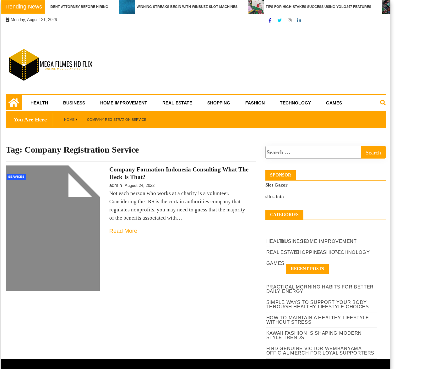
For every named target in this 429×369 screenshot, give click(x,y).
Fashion (255, 102)
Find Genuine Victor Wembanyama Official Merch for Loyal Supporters (320, 350)
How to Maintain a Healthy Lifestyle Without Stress (317, 320)
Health (39, 102)
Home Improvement (123, 102)
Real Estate (177, 102)
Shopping (218, 102)
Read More (123, 231)
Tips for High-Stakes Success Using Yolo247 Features (314, 6)
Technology (295, 102)
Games (334, 102)
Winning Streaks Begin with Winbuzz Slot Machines (183, 6)
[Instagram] (290, 20)
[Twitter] (280, 20)
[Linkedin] (299, 20)
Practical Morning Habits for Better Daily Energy (320, 289)
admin (115, 185)
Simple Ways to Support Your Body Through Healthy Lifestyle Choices (317, 304)
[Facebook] (271, 20)
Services (16, 176)
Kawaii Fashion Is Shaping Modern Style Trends (314, 335)
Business (74, 102)
